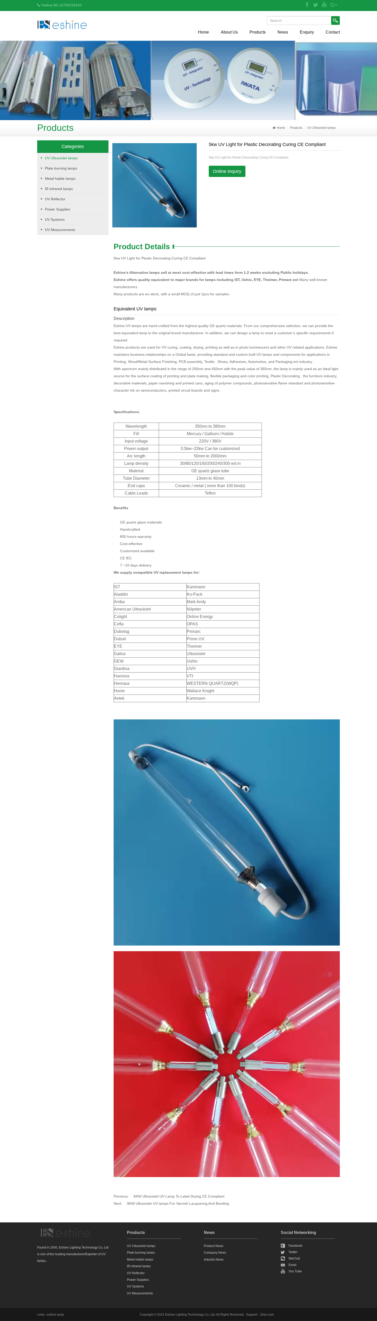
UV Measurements (60, 230)
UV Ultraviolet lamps (321, 128)
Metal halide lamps (60, 178)
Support (251, 1314)
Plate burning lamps (61, 168)
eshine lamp (55, 1314)
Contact (333, 32)
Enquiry (307, 32)
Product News (213, 1246)
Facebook (295, 1245)
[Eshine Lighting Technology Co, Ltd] (62, 24)
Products (258, 32)
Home (203, 32)
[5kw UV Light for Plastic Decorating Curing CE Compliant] (154, 185)
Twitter (293, 1252)
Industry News (214, 1259)
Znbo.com (267, 1314)
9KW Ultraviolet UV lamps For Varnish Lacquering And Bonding (178, 1203)
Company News (215, 1252)
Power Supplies (57, 209)
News (282, 32)
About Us (229, 32)
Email (292, 1265)
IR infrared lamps (59, 189)
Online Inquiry (227, 171)
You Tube (295, 1271)
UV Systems (55, 219)
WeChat (294, 1258)
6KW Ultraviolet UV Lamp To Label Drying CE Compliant (179, 1196)
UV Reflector (55, 199)
